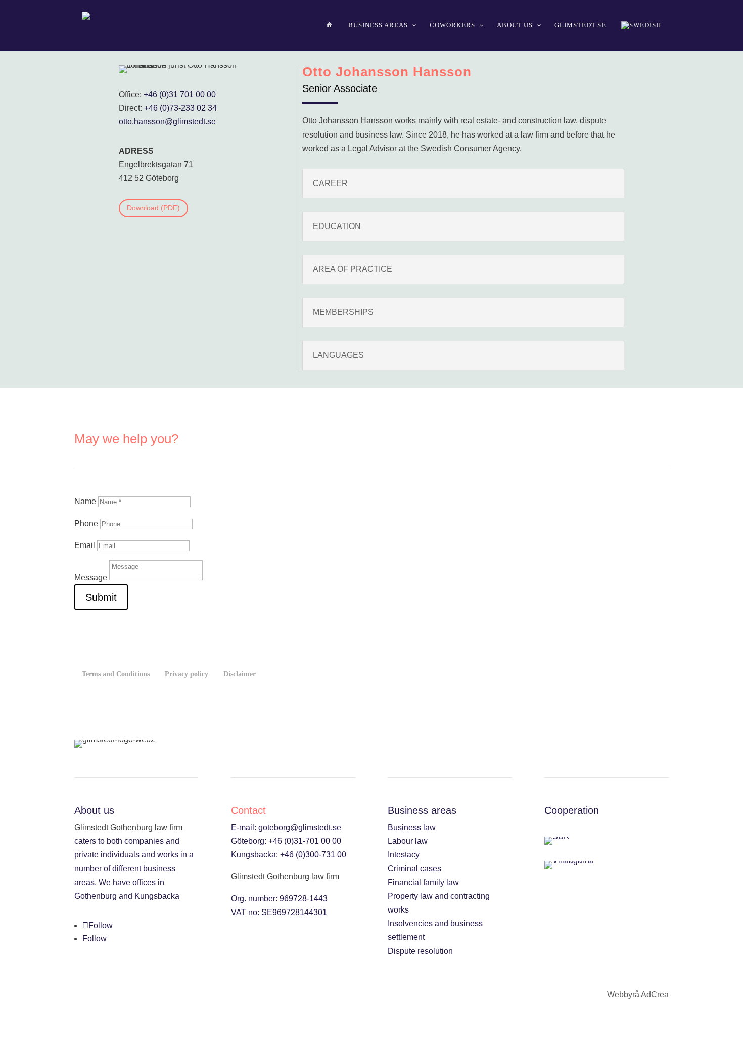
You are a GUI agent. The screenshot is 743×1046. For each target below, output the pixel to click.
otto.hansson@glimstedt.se (167, 121)
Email (84, 545)
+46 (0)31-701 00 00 (304, 841)
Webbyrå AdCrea (638, 994)
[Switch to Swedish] (641, 25)
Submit (101, 597)
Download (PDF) (153, 208)
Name (85, 501)
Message (90, 577)
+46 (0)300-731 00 (313, 854)
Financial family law (423, 882)
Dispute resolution (420, 951)
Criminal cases (414, 868)
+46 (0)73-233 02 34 (180, 108)
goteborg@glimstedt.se (299, 827)
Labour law (408, 841)
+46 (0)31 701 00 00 (180, 94)
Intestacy (404, 854)
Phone (86, 523)
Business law (412, 827)
